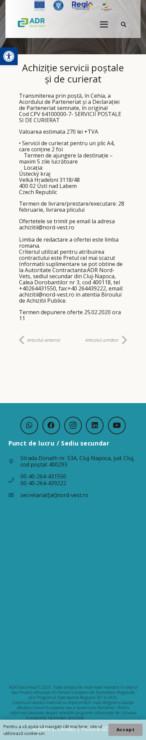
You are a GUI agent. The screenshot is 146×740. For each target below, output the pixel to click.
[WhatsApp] (29, 425)
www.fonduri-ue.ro (102, 718)
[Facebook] (51, 425)
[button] (9, 56)
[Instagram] (73, 425)
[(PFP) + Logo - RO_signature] (31, 22)
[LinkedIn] (95, 425)
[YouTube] (117, 425)
